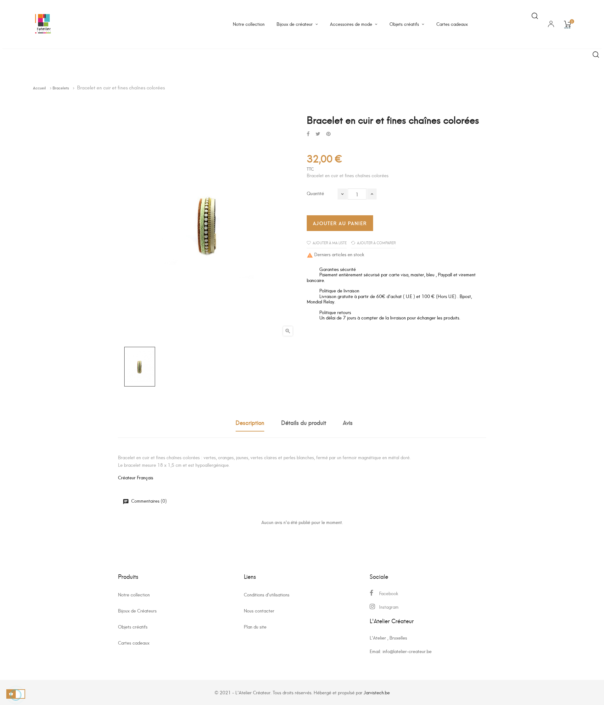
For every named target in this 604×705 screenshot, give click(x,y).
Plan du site (255, 626)
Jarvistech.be (377, 692)
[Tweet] (318, 133)
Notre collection (134, 594)
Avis (348, 422)
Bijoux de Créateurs (137, 610)
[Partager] (308, 133)
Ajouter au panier (340, 223)
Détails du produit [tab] (303, 422)
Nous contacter (259, 610)
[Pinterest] (328, 133)
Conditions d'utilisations (266, 594)
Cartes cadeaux (133, 642)
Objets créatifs (133, 626)
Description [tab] (250, 422)
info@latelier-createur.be (407, 651)
